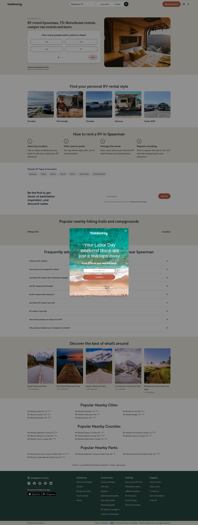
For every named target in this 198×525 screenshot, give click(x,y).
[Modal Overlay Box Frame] (99, 262)
